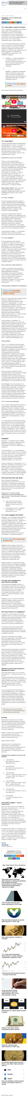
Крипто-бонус (6, 2)
